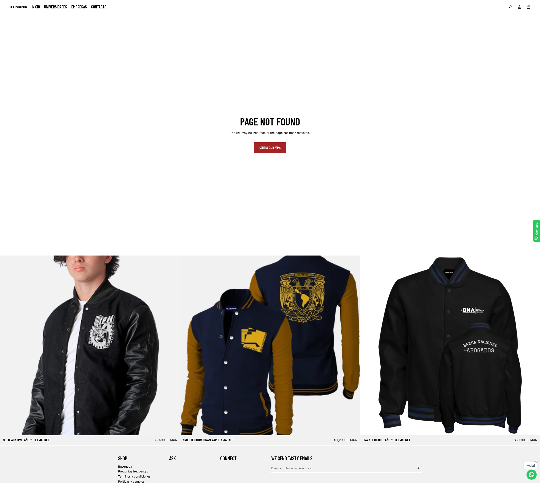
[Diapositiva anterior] (6, 345)
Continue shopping (270, 147)
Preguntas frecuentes (133, 471)
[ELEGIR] (173, 429)
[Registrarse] (417, 468)
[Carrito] (528, 7)
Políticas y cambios (131, 481)
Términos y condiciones (134, 476)
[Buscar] (510, 7)
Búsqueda (125, 466)
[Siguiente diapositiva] (173, 345)
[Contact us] (531, 475)
